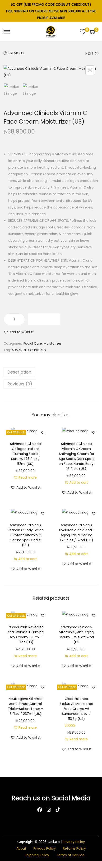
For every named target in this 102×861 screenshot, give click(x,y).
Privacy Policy (74, 841)
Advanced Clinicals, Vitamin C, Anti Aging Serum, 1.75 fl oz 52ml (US (76, 634)
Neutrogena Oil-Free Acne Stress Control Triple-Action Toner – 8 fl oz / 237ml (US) (25, 706)
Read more (28, 477)
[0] (83, 32)
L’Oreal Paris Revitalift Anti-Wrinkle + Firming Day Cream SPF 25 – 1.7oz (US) (25, 634)
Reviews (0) (19, 384)
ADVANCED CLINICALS (29, 350)
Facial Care (32, 343)
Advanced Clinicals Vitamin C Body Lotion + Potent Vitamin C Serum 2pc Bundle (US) (25, 535)
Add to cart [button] (78, 482)
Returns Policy (74, 848)
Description (19, 372)
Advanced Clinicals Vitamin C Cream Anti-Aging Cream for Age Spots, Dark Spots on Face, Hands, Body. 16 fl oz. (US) (76, 456)
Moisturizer (52, 343)
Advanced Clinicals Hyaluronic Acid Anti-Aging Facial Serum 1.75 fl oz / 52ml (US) (76, 532)
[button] (19, 332)
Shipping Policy (37, 855)
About (21, 848)
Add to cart (44, 319)
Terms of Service (70, 855)
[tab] (51, 372)
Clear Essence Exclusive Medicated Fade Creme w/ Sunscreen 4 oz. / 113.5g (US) (76, 708)
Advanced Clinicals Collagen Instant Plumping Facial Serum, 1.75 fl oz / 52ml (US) (25, 453)
